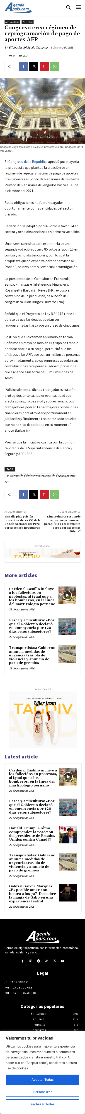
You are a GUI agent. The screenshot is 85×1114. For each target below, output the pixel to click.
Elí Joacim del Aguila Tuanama (28, 47)
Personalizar (42, 1092)
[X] (33, 66)
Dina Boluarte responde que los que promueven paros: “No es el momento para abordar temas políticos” (62, 524)
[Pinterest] (44, 66)
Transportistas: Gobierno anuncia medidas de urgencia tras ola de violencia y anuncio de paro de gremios (32, 655)
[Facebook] (23, 66)
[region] (42, 1072)
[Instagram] (30, 961)
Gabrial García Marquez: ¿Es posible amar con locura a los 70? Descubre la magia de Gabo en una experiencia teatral (32, 894)
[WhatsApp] (54, 66)
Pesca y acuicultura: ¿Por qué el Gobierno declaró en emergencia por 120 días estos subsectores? (32, 626)
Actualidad (12, 21)
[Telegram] (38, 961)
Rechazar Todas (42, 1104)
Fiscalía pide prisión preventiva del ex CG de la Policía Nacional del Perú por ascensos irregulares (23, 522)
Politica (27, 21)
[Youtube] (62, 961)
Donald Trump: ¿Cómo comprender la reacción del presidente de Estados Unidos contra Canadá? (32, 834)
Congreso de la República (27, 161)
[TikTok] (46, 961)
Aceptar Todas (43, 1079)
